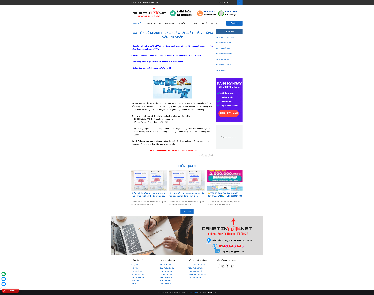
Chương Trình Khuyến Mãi (196, 265)
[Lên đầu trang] (369, 290)
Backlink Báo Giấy (166, 274)
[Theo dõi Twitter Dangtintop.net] (223, 266)
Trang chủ (134, 265)
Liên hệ (133, 283)
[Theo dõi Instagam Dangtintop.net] (227, 266)
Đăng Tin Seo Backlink (167, 268)
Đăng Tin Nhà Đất (165, 283)
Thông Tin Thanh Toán (195, 268)
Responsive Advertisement (229, 137)
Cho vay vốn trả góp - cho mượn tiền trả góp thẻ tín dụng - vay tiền (186, 194)
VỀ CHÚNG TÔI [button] (137, 260)
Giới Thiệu (134, 268)
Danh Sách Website (137, 277)
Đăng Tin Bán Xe (165, 280)
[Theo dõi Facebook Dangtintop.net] (218, 266)
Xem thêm (187, 211)
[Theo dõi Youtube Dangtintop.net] (232, 266)
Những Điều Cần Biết (195, 271)
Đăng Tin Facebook (166, 277)
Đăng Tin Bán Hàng (166, 271)
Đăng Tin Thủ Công (166, 265)
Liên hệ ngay (234, 23)
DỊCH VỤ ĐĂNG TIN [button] (168, 260)
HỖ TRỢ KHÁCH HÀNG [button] (197, 260)
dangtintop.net (211, 292)
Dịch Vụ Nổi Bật (136, 271)
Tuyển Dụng (135, 280)
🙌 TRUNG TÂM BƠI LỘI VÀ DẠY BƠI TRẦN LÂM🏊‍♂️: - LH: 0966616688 (224, 194)
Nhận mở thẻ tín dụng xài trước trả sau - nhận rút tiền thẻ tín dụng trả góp (148, 194)
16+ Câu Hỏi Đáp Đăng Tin (197, 274)
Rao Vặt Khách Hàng (195, 277)
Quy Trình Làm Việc (137, 274)
